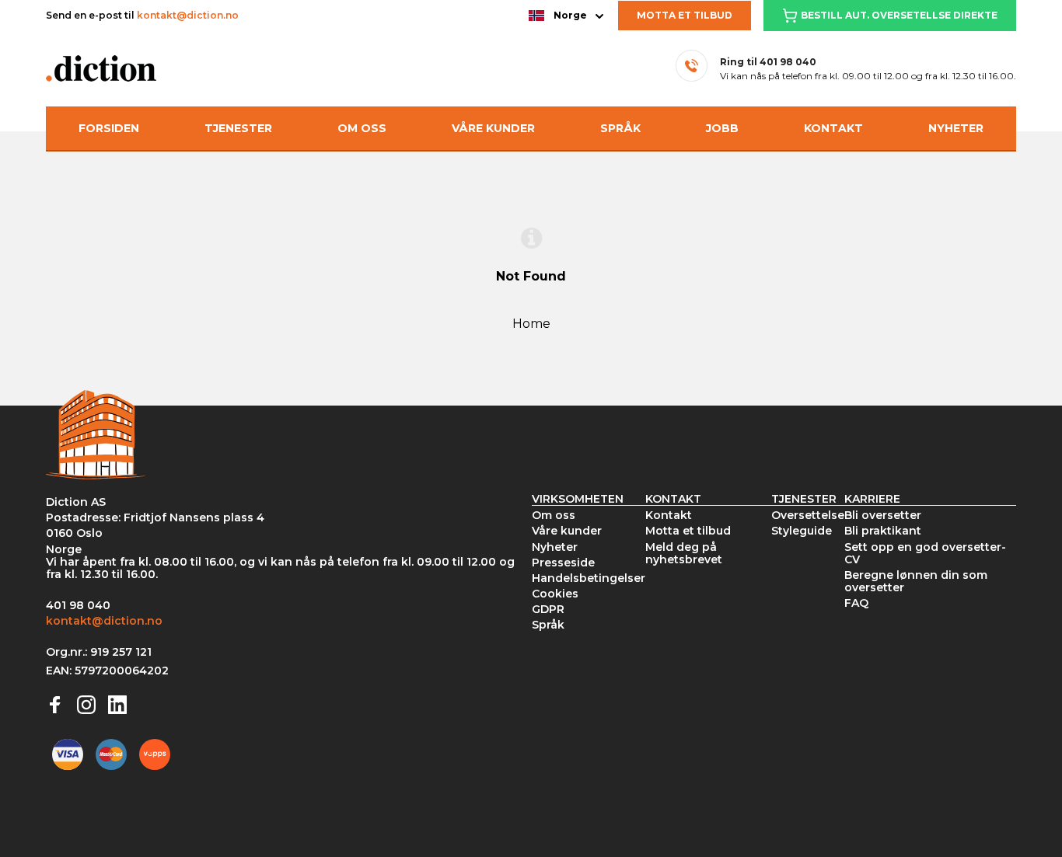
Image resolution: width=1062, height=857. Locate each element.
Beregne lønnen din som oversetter (915, 581)
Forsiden (109, 128)
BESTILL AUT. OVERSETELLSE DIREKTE (899, 15)
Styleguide (801, 531)
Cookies (555, 594)
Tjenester (238, 128)
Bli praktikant (882, 531)
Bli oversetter (882, 515)
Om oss (361, 128)
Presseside (563, 563)
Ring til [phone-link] (768, 62)
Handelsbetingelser (588, 578)
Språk (620, 128)
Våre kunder (493, 128)
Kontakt (833, 128)
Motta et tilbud (684, 15)
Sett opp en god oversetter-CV (925, 553)
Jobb (722, 128)
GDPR (548, 609)
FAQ (856, 603)
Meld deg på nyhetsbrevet (683, 553)
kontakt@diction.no (188, 15)
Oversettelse (807, 515)
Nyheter (955, 128)
